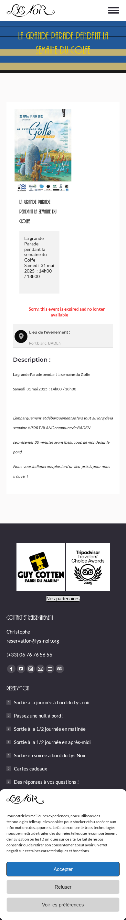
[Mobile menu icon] (114, 10)
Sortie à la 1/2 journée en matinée (50, 729)
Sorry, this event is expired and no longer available (67, 311)
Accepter (63, 869)
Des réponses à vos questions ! (46, 782)
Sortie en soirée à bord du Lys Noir (50, 755)
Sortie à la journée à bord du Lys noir (52, 702)
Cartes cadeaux (30, 768)
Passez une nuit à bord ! (39, 715)
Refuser (63, 887)
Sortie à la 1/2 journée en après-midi (52, 742)
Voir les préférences (63, 904)
